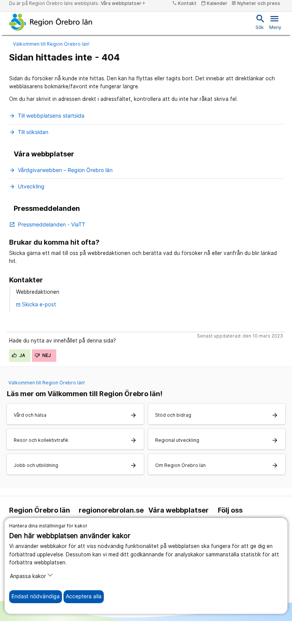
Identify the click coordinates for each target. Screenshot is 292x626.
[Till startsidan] (51, 22)
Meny (275, 21)
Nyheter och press (256, 3)
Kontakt (184, 3)
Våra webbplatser (123, 3)
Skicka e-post (36, 304)
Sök (259, 21)
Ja (21, 355)
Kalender (214, 3)
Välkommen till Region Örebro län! (51, 44)
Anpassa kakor (28, 576)
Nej (46, 355)
